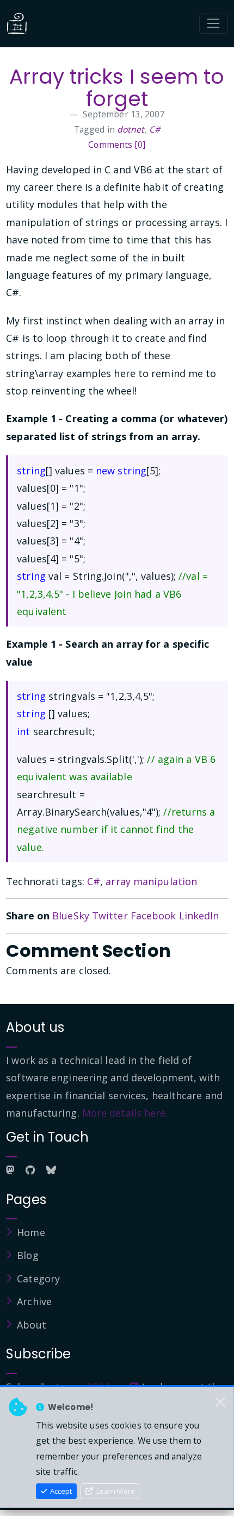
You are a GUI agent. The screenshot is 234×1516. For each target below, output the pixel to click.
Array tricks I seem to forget (116, 87)
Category (38, 1278)
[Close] (220, 1402)
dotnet (131, 129)
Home (31, 1232)
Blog (27, 1255)
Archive (34, 1301)
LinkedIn (199, 915)
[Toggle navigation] (213, 24)
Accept (60, 1491)
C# (154, 129)
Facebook (153, 915)
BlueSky (70, 915)
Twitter (110, 915)
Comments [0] (116, 145)
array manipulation (151, 881)
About (31, 1324)
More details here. (125, 1112)
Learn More (115, 1491)
